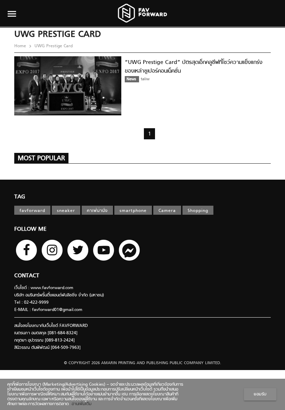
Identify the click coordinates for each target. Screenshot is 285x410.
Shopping (198, 210)
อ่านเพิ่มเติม (80, 404)
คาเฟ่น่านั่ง (97, 210)
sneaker (66, 210)
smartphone (133, 210)
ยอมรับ (260, 394)
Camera (167, 210)
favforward (32, 210)
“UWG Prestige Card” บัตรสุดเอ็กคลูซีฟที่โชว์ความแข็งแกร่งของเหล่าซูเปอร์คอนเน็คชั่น (193, 67)
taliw (145, 79)
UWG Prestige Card (53, 46)
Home (20, 46)
